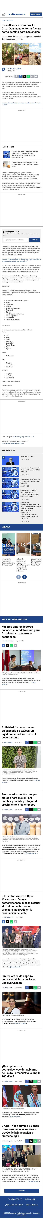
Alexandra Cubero (15, 68)
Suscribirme (34, 239)
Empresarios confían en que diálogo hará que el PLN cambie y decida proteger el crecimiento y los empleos (19, 799)
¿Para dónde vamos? (27, 457)
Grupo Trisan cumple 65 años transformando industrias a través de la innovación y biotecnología (20, 1131)
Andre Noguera (8, 742)
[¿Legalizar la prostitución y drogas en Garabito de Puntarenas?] (8, 544)
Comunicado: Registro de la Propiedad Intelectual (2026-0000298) (30, 481)
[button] (36, 14)
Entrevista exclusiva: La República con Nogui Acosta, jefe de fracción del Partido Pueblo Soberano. (22, 565)
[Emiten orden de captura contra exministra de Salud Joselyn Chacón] (21, 1003)
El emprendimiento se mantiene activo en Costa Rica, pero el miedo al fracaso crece (25, 164)
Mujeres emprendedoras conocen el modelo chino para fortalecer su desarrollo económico (21, 632)
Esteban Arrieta (8, 809)
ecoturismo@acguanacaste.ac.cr (23, 437)
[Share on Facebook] (20, 76)
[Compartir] (36, 76)
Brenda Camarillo (9, 917)
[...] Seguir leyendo (31, 853)
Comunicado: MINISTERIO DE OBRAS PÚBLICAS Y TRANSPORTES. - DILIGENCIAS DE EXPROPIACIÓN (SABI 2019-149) (25, 154)
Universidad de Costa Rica (10, 680)
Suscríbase (32, 1205)
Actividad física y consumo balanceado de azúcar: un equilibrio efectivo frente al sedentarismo (19, 732)
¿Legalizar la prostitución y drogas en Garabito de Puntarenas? (8, 562)
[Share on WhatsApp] (28, 76)
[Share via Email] (32, 76)
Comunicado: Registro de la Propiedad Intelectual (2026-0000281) (30, 470)
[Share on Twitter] (24, 76)
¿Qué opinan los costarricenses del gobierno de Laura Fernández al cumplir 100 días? (21, 1071)
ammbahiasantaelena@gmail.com (13, 443)
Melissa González (9, 641)
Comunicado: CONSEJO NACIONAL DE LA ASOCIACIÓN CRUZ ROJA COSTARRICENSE (29, 493)
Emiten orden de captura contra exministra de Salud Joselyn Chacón (19, 979)
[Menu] (3, 14)
